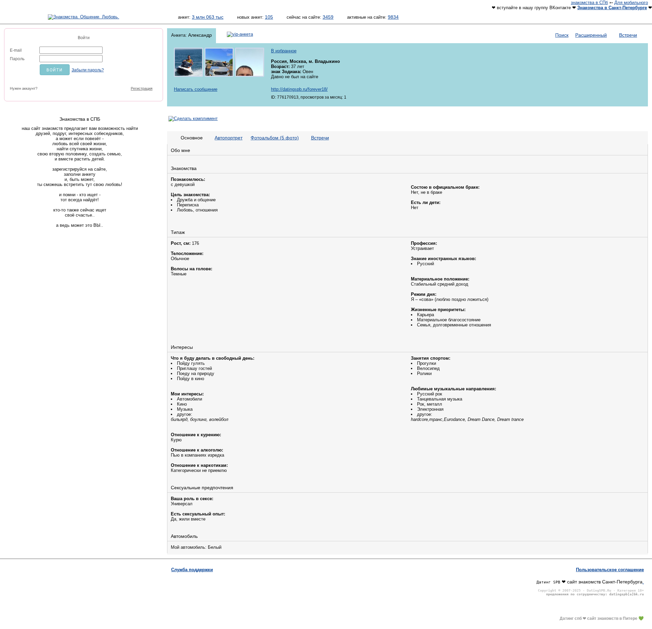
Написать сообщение (195, 89)
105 (269, 17)
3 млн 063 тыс (207, 17)
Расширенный (591, 35)
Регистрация (141, 88)
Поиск (561, 35)
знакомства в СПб (589, 2)
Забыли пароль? (88, 70)
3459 (328, 17)
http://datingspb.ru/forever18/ (299, 89)
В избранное (283, 50)
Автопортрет (228, 137)
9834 (393, 17)
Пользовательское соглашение (610, 569)
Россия (279, 61)
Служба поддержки (192, 569)
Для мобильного (631, 2)
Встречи (628, 35)
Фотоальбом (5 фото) (275, 137)
